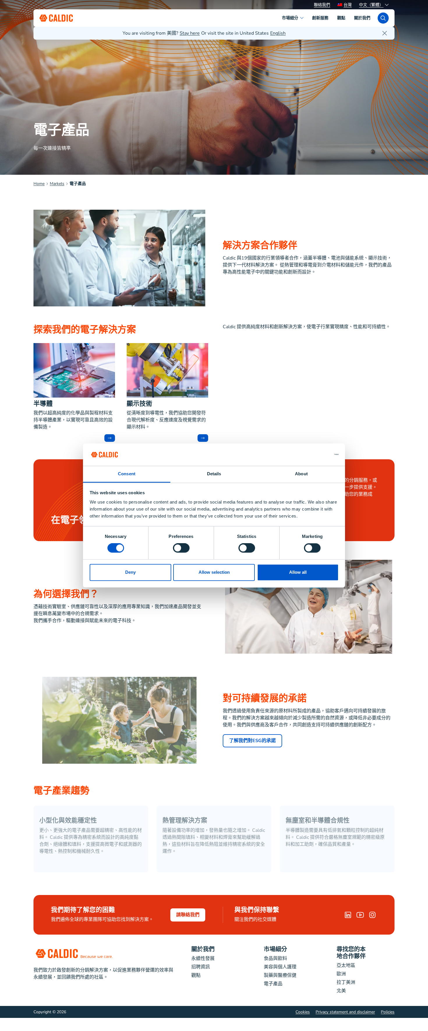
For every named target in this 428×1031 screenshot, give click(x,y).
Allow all (298, 572)
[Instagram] (372, 914)
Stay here (190, 33)
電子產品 (273, 984)
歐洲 (341, 974)
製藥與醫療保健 (280, 975)
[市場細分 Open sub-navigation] (303, 18)
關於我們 (203, 949)
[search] (383, 18)
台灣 (348, 5)
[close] (385, 33)
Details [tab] (214, 473)
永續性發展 (203, 958)
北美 (341, 991)
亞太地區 (346, 965)
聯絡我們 (322, 5)
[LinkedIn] (348, 914)
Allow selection (214, 572)
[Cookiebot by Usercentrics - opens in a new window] (313, 454)
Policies (388, 1012)
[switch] (181, 548)
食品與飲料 (275, 958)
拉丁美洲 (346, 982)
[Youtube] (360, 914)
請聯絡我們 (187, 915)
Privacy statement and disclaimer (345, 1012)
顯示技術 (139, 404)
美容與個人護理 (280, 967)
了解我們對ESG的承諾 (252, 740)
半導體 (43, 404)
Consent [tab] (126, 473)
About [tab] (301, 473)
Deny (130, 572)
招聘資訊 (200, 967)
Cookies (303, 1012)
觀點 (196, 975)
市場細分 (275, 949)
